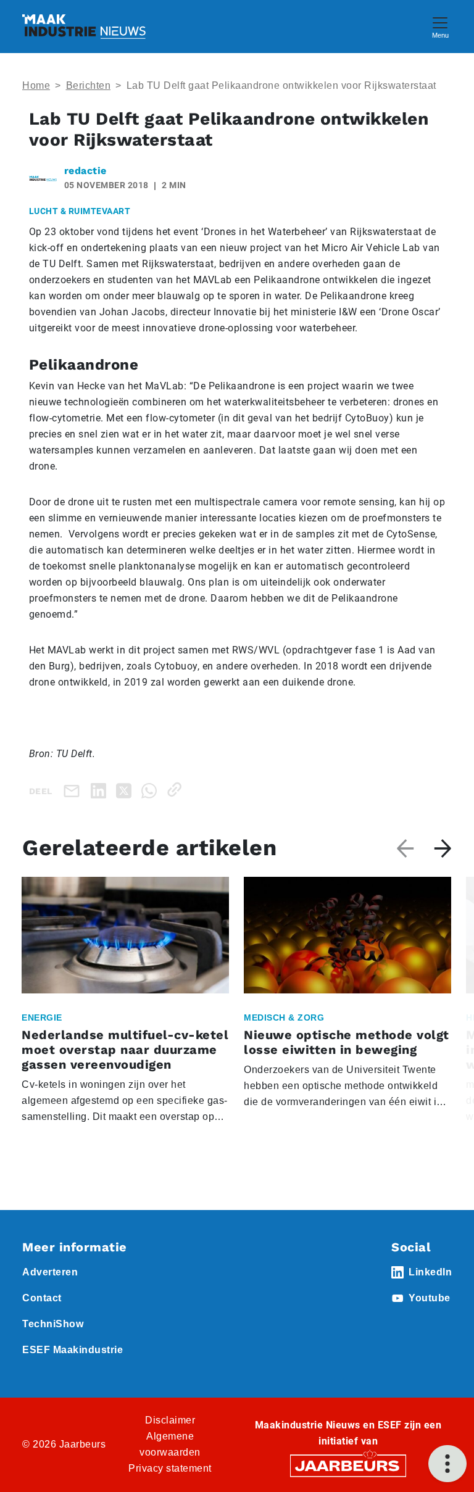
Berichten (88, 85)
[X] (126, 789)
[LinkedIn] (101, 789)
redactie (85, 170)
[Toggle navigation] (440, 26)
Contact (42, 1298)
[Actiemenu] (447, 1463)
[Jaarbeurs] (348, 1465)
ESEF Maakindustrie (72, 1350)
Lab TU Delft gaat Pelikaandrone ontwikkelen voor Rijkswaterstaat (281, 85)
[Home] (84, 26)
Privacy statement (170, 1468)
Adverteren (50, 1272)
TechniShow (52, 1324)
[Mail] (74, 790)
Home (36, 85)
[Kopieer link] (177, 789)
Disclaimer (170, 1420)
